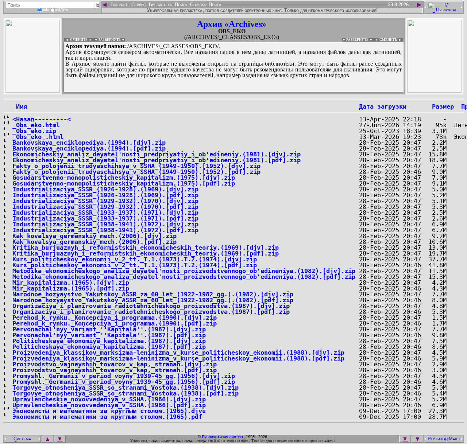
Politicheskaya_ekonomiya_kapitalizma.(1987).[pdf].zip (109, 346)
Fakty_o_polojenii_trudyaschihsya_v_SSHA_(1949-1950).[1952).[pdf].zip (136, 171)
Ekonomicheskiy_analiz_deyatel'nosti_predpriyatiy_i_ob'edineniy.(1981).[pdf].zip (156, 160)
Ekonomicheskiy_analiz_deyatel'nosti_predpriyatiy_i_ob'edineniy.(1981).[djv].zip (156, 154)
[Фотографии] (32, 90)
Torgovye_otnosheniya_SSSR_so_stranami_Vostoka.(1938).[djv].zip (125, 387)
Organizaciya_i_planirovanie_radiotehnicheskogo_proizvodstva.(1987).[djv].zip (151, 305)
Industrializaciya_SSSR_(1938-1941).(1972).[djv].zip (105, 224)
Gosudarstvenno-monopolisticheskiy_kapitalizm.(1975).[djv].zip (123, 177)
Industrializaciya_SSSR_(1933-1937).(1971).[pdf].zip (105, 218)
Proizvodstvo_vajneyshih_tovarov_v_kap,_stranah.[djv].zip (114, 364)
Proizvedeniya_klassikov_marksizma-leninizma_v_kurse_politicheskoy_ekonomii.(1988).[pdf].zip (178, 358)
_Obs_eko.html (36, 125)
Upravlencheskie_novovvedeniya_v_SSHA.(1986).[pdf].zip (109, 405)
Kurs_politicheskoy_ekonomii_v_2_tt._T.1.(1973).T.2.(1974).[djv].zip (134, 259)
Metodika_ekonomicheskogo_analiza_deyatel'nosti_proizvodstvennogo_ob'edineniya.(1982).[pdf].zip (183, 276)
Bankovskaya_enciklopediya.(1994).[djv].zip (89, 142)
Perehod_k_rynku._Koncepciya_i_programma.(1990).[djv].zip (114, 317)
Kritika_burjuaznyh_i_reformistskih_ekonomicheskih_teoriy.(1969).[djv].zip (145, 247)
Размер (443, 106)
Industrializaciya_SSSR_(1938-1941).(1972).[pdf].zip (105, 230)
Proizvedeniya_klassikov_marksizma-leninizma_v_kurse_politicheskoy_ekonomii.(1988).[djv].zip (178, 352)
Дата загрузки (382, 106)
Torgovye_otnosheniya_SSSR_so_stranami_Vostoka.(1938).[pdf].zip (125, 393)
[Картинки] (434, 90)
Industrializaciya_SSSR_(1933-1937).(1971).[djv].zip (105, 212)
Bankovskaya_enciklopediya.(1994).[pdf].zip (89, 148)
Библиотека (159, 4)
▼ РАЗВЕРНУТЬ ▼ (109, 40)
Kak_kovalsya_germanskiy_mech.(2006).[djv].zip (94, 235)
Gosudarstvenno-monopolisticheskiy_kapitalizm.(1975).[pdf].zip (123, 183)
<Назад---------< (41, 119)
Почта (214, 4)
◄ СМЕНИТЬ (76, 40)
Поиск (180, 4)
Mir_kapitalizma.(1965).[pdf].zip (70, 288)
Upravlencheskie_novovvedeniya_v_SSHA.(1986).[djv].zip (109, 399)
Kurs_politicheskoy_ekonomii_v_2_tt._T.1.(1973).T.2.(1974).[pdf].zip (134, 265)
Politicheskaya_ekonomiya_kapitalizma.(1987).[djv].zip (109, 340)
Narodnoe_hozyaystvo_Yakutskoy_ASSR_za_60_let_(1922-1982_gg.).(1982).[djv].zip (152, 294)
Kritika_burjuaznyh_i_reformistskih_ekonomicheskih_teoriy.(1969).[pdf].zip (145, 253)
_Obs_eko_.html (37, 136)
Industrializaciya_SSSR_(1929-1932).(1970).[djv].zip (105, 201)
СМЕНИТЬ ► (391, 40)
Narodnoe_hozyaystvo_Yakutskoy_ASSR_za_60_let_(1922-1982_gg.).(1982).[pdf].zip (152, 300)
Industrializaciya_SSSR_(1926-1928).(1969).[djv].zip (105, 189)
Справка (197, 4)
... (233, 92)
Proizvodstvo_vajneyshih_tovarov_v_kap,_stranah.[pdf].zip (114, 370)
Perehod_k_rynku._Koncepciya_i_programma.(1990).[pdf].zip (114, 323)
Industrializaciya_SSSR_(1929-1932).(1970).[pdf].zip (105, 206)
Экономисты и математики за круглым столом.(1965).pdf (107, 416)
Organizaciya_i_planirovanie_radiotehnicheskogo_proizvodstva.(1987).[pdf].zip (151, 311)
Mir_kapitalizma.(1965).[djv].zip (70, 282)
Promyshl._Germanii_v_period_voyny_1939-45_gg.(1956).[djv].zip (123, 375)
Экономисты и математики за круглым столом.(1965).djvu (109, 410)
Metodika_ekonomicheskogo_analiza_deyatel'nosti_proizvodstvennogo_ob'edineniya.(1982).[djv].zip (183, 270)
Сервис (138, 4)
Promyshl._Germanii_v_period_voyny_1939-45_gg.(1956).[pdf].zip (123, 381)
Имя (19, 106)
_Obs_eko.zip (34, 131)
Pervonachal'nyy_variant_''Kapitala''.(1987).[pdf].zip (109, 335)
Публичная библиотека (223, 437)
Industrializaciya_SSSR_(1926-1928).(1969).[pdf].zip (105, 195)
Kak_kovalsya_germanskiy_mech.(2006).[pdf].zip (94, 241)
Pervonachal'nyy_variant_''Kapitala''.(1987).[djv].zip (109, 329)
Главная (118, 4)
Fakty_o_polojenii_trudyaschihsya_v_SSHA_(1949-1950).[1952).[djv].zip (136, 166)
